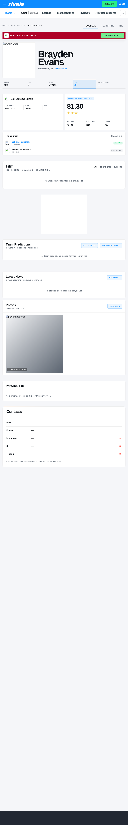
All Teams (89, 245)
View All (114, 306)
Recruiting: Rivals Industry (80, 98)
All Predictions (111, 245)
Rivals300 (85, 12)
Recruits (46, 12)
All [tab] (95, 167)
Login (122, 4)
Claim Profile (112, 35)
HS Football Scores (106, 12)
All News (114, 277)
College (91, 26)
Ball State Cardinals (21, 142)
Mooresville (61, 68)
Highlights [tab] (105, 167)
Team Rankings (65, 12)
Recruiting (107, 26)
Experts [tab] (118, 167)
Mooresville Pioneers (21, 149)
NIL (121, 26)
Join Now (109, 3)
